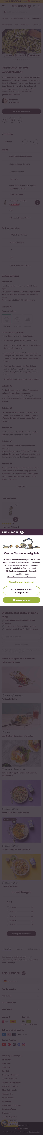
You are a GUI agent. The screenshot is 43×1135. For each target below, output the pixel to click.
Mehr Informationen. (15, 577)
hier (21, 574)
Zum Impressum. (30, 577)
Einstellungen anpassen (21, 582)
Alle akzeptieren (21, 600)
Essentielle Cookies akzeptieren (21, 591)
